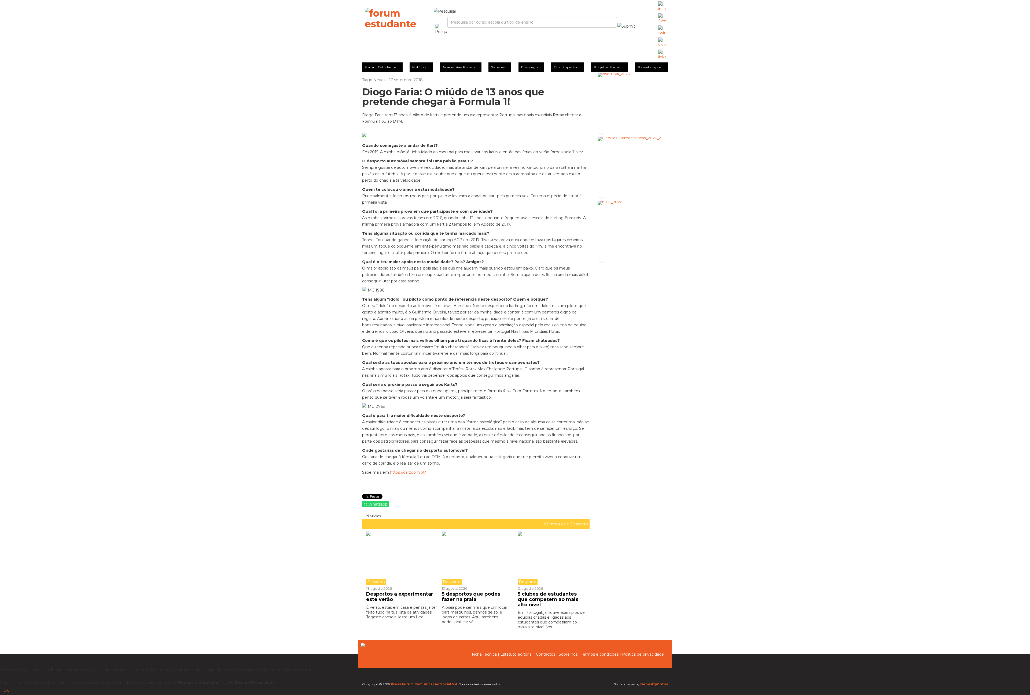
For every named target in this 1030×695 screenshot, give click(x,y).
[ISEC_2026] (633, 230)
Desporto (579, 524)
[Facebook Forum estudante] (662, 18)
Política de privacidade (643, 654)
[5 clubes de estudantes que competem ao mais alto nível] (551, 558)
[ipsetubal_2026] (633, 102)
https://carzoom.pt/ (408, 472)
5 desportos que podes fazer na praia (471, 596)
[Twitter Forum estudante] (662, 30)
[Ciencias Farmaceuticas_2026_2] (633, 166)
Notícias (419, 67)
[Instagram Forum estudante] (662, 6)
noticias (373, 516)
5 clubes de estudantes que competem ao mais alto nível (548, 599)
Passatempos (649, 67)
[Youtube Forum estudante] (662, 43)
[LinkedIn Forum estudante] (662, 55)
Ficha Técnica (484, 654)
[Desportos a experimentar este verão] (402, 558)
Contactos (545, 654)
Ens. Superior (566, 67)
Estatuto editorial (516, 654)
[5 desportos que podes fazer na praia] (475, 558)
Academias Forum (459, 67)
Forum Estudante (380, 67)
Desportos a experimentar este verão (399, 596)
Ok (6, 690)
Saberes (498, 67)
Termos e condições (600, 654)
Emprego (529, 67)
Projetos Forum (608, 67)
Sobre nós (568, 654)
